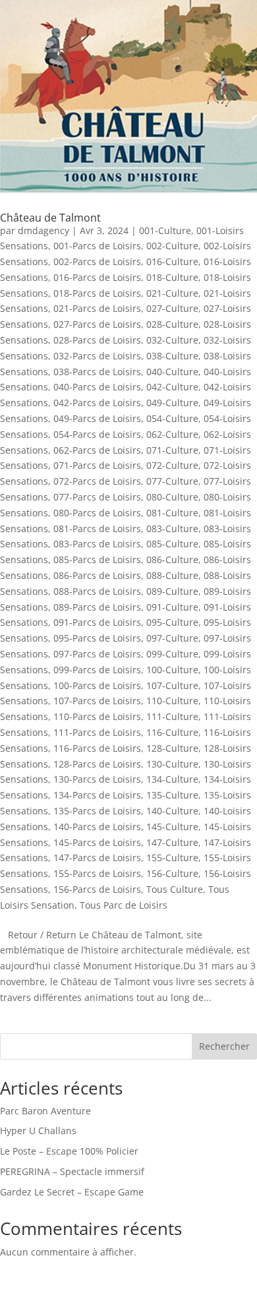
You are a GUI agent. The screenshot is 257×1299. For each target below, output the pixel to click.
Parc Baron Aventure (45, 1110)
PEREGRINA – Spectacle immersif (72, 1171)
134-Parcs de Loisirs (97, 795)
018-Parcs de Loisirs (97, 293)
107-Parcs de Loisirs (97, 700)
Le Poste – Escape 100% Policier (69, 1151)
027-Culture (172, 308)
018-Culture (172, 277)
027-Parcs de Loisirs (97, 324)
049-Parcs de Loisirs (97, 418)
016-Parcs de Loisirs (97, 277)
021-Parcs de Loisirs (97, 308)
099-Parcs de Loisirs (97, 669)
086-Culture (172, 559)
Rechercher (224, 1046)
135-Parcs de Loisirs (97, 810)
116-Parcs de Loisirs (97, 748)
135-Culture (172, 795)
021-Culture (172, 293)
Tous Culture (174, 889)
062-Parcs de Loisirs (97, 450)
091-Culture (172, 607)
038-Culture (172, 355)
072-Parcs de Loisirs (97, 481)
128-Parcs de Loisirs (97, 764)
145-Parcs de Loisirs (97, 842)
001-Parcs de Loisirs (97, 245)
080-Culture (172, 497)
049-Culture (172, 402)
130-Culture (172, 764)
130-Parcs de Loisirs (97, 779)
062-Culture (172, 434)
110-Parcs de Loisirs (97, 716)
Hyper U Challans (38, 1130)
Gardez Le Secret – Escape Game (72, 1192)
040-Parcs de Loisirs (97, 386)
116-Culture (172, 732)
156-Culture (172, 873)
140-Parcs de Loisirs (97, 826)
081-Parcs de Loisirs (97, 528)
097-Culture (172, 638)
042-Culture (172, 386)
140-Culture (172, 810)
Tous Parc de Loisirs (123, 905)
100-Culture (172, 669)
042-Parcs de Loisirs (97, 402)
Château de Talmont (50, 217)
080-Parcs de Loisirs (97, 512)
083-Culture (172, 528)
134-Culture (172, 779)
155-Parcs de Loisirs (97, 873)
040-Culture (172, 371)
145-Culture (172, 826)
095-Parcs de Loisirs (97, 638)
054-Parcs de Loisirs (97, 434)
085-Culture (172, 543)
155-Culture (172, 857)
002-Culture (172, 245)
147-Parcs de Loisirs (97, 857)
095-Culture (172, 622)
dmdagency (43, 230)
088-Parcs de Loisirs (97, 591)
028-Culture (172, 324)
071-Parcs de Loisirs (97, 465)
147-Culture (172, 842)
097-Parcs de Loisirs (97, 654)
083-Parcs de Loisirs (97, 543)
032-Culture (172, 340)
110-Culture (172, 700)
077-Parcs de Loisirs (97, 497)
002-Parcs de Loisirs (97, 261)
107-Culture (172, 685)
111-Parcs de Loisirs (97, 732)
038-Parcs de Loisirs (97, 371)
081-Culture (172, 512)
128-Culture (172, 748)
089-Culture (172, 591)
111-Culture (172, 716)
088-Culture (172, 575)
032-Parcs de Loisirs (97, 355)
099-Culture (172, 654)
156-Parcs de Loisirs (97, 889)
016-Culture (172, 261)
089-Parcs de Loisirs (97, 607)
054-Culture (172, 418)
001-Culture (165, 230)
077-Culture (172, 481)
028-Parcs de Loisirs (97, 340)
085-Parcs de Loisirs (97, 559)
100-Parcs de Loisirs (97, 685)
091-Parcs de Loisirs (97, 622)
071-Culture (172, 450)
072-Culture (172, 465)
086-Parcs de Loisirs (97, 575)
